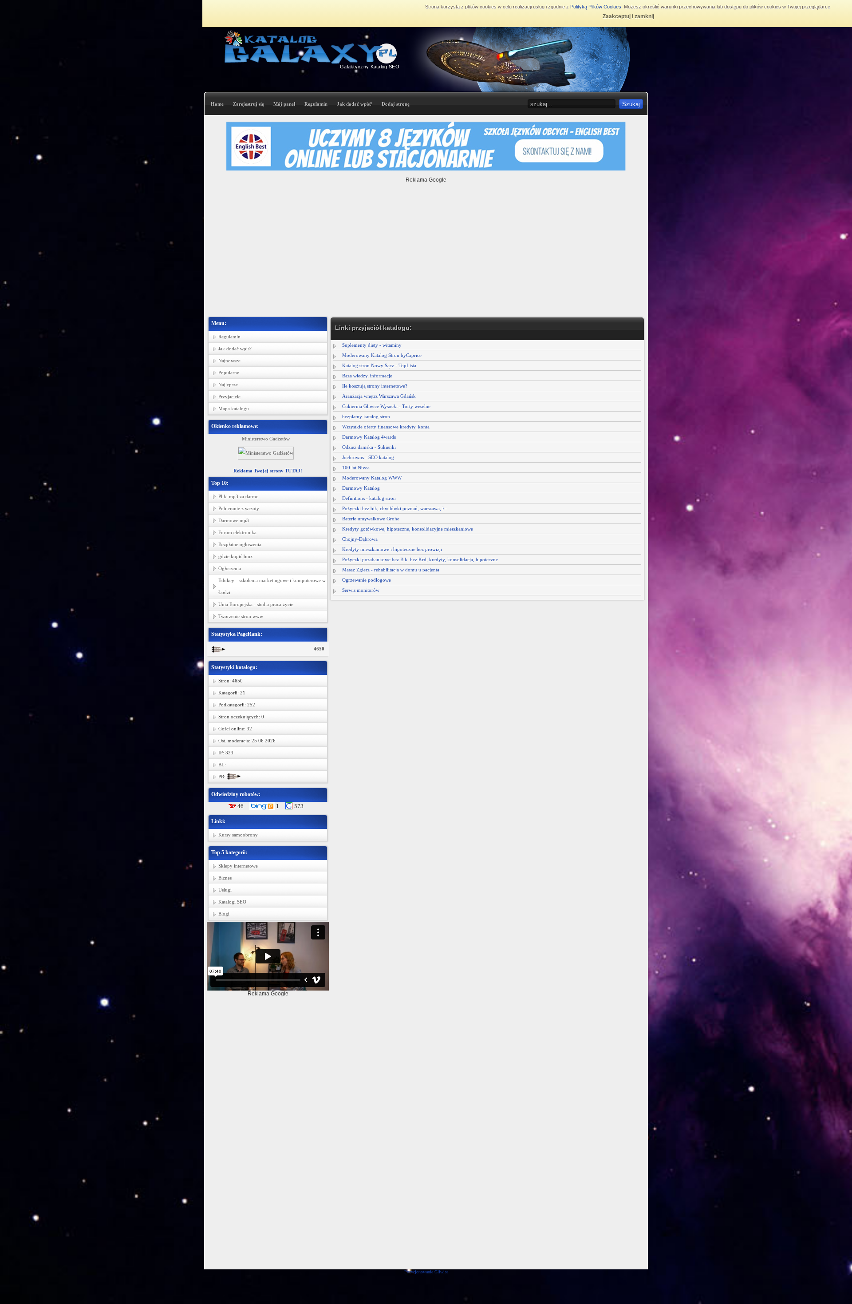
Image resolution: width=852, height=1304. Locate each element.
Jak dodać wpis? (354, 104)
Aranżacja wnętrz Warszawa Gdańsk (379, 396)
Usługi (225, 889)
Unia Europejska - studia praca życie (255, 604)
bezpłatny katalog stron (366, 416)
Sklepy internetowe (238, 865)
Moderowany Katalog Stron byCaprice (382, 355)
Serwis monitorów (360, 590)
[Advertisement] (426, 245)
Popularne (228, 372)
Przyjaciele (229, 396)
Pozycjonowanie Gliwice (426, 1271)
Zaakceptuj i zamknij (628, 16)
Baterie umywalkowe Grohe (370, 518)
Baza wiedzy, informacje (367, 375)
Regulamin (315, 104)
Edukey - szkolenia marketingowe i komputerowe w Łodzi (272, 586)
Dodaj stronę (396, 104)
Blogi (223, 913)
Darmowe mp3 (233, 520)
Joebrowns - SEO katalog (368, 457)
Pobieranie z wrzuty (238, 508)
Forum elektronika (237, 532)
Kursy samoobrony (238, 834)
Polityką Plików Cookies (595, 6)
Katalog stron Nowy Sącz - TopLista (379, 365)
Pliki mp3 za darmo (238, 496)
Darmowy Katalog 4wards (369, 437)
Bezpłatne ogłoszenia (239, 544)
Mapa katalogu (233, 408)
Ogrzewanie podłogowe (366, 580)
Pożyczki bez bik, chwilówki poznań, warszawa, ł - (394, 508)
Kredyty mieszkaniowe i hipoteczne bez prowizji (392, 549)
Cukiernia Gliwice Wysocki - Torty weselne (386, 406)
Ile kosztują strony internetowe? (374, 385)
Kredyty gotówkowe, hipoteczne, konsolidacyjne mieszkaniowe (407, 528)
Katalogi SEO (232, 901)
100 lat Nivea (356, 467)
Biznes (225, 877)
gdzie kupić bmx (235, 556)
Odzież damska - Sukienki (369, 447)
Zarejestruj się (248, 104)
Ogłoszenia (229, 568)
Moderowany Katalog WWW (372, 477)
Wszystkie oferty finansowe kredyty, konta (386, 426)
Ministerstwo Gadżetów (266, 438)
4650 (319, 648)
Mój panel (284, 104)
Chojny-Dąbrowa (360, 539)
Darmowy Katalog (361, 488)
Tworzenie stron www (240, 616)
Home (217, 104)
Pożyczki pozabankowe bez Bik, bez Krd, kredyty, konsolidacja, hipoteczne (420, 559)
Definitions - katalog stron (369, 498)
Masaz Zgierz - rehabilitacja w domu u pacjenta (390, 569)
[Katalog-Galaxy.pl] (312, 62)
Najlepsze (228, 384)
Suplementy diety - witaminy (372, 345)
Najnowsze (229, 360)
